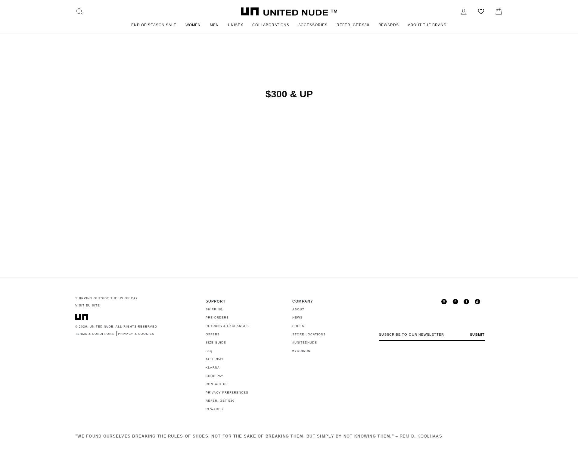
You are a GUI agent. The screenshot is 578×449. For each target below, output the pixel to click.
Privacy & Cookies (136, 333)
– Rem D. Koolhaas (258, 436)
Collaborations (270, 25)
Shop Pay (214, 376)
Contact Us (217, 384)
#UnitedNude (304, 342)
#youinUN (301, 351)
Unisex (235, 25)
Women (193, 25)
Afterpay (215, 359)
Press (298, 326)
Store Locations (309, 334)
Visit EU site (87, 305)
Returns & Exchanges (227, 326)
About (298, 309)
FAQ (209, 351)
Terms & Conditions (94, 333)
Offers (213, 334)
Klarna (213, 367)
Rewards (388, 25)
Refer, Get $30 (353, 25)
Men (214, 25)
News (297, 317)
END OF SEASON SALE (153, 25)
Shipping (214, 309)
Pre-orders (217, 317)
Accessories (313, 25)
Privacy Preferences (227, 392)
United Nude (101, 326)
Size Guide (216, 342)
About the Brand (427, 25)
